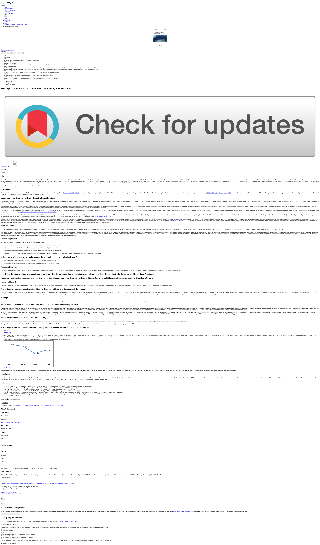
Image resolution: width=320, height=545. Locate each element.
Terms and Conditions (57, 483)
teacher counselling (35, 185)
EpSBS (6, 21)
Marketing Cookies (8, 530)
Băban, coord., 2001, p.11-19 (71, 193)
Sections (3, 53)
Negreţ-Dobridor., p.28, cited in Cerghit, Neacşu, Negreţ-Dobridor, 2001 (37, 212)
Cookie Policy (74, 521)
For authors (9, 483)
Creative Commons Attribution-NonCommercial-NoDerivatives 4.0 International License (39, 405)
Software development (7, 493)
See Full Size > (8, 332)
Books (5, 23)
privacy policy (177, 511)
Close (2, 498)
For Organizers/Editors (10, 10)
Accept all (3, 514)
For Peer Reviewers (9, 13)
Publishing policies (39, 483)
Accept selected (12, 543)
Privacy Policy (4, 492)
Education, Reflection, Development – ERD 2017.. (17, 24)
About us (6, 7)
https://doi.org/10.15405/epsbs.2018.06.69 (12, 422)
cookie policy (186, 511)
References (20, 53)
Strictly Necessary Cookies (10, 524)
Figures (9, 53)
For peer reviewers (29, 483)
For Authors (7, 11)
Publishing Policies (9, 8)
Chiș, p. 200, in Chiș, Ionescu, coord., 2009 (219, 193)
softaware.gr (17, 493)
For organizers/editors (18, 483)
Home (5, 18)
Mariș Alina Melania (6, 166)
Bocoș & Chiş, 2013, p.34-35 (105, 216)
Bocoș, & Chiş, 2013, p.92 (180, 220)
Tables (14, 53)
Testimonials (47, 483)
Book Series (7, 20)
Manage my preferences (14, 514)
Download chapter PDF (7, 50)
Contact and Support (68, 483)
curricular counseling (24, 185)
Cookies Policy (13, 492)
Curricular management (13, 185)
